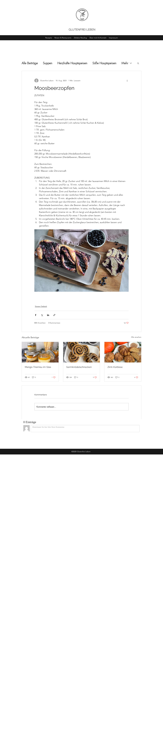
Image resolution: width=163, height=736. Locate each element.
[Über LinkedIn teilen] (48, 315)
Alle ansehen (136, 337)
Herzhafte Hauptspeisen (72, 63)
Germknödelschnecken (79, 367)
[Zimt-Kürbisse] (122, 352)
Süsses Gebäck (41, 306)
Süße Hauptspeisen (104, 63)
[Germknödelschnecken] (81, 352)
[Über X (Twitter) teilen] (42, 315)
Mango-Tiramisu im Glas (38, 367)
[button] (138, 63)
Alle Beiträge (30, 63)
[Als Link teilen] (54, 315)
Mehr (124, 63)
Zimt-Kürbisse (115, 367)
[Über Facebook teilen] (35, 315)
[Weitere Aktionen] (127, 80)
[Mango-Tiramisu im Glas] (40, 352)
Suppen (47, 63)
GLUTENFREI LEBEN (82, 29)
